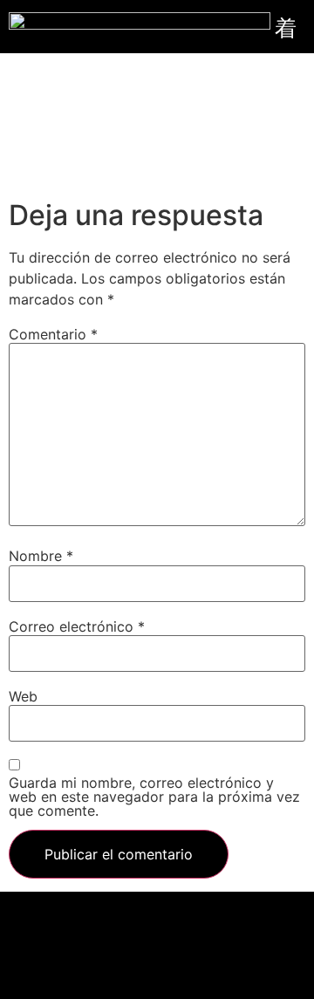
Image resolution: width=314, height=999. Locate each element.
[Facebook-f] (109, 960)
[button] (157, 914)
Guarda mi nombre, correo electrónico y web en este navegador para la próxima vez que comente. (154, 797)
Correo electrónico (77, 626)
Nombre (41, 556)
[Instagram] (205, 960)
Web (23, 696)
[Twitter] (157, 960)
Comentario (53, 334)
